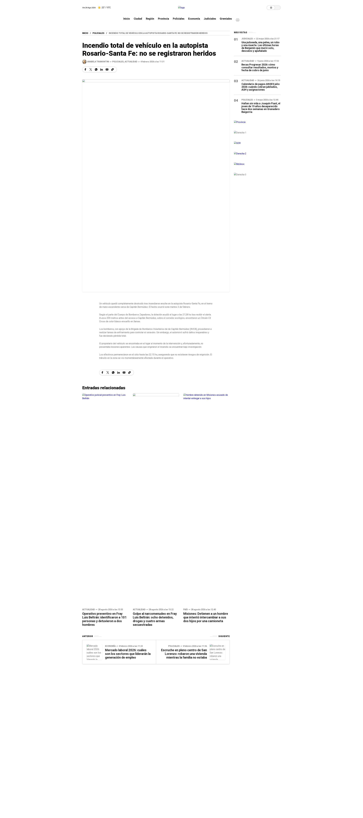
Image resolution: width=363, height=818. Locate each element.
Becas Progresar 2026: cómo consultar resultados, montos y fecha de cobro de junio (259, 67)
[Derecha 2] (257, 153)
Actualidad (131, 62)
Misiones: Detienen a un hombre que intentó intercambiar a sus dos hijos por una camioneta (205, 617)
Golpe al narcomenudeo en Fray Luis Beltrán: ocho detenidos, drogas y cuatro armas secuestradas (155, 619)
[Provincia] (257, 122)
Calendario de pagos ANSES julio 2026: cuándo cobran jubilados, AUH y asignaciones (260, 86)
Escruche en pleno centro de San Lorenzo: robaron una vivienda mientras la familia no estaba (184, 653)
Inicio (85, 33)
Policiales (98, 33)
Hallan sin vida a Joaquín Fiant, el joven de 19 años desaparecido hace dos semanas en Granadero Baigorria (260, 107)
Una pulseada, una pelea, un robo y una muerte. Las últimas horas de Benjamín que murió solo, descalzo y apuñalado (260, 46)
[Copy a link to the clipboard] (112, 69)
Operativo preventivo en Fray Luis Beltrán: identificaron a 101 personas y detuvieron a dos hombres (104, 619)
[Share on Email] (107, 69)
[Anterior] (94, 652)
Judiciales (247, 39)
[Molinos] (257, 164)
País (185, 609)
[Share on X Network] (90, 69)
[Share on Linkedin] (101, 69)
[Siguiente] (217, 652)
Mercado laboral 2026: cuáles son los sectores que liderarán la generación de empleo (128, 653)
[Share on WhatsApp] (96, 69)
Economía (110, 646)
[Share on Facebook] (85, 69)
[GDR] (257, 143)
